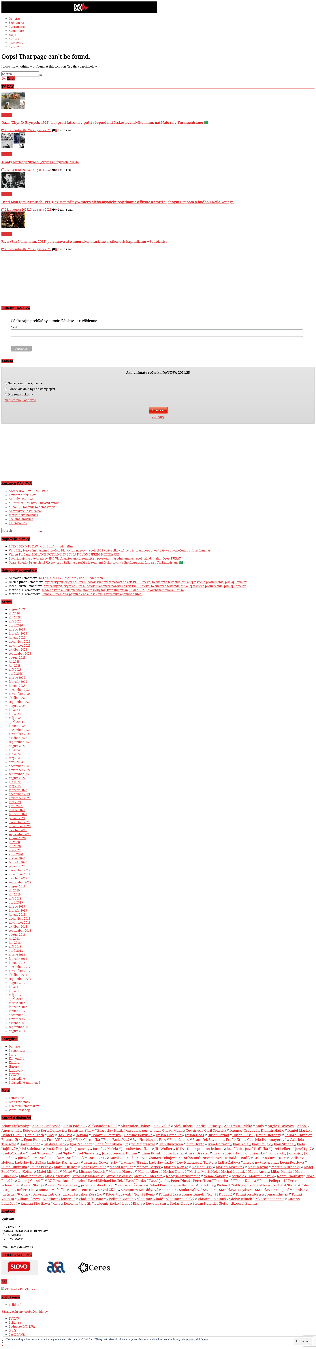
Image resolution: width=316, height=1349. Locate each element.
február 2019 (18, 910)
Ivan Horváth (219, 1144)
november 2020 (20, 826)
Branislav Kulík (110, 1130)
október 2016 (18, 1023)
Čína (57, 1203)
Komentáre (16, 31)
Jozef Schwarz (39, 1153)
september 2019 (20, 882)
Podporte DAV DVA (22, 1327)
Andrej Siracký (208, 1125)
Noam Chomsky (290, 1176)
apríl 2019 (16, 902)
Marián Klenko (176, 1166)
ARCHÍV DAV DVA (21, 499)
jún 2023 (15, 754)
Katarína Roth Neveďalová (200, 1157)
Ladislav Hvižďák (29, 1162)
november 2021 (20, 798)
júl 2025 (14, 662)
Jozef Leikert (281, 1148)
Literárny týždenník (260, 1162)
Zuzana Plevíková (35, 1203)
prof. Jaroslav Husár (97, 1185)
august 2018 (17, 935)
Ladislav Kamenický (63, 1162)
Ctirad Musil (172, 1130)
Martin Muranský (285, 1166)
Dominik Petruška (106, 1135)
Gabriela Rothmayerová (267, 1139)
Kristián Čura (265, 1157)
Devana (82, 1135)
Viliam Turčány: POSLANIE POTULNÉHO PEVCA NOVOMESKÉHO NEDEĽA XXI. (64, 554)
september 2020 (20, 834)
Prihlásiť (15, 1305)
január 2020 (17, 866)
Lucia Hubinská (14, 1166)
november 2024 (20, 694)
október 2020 (18, 830)
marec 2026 (17, 629)
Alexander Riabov (135, 1125)
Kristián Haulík (237, 1157)
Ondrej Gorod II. (31, 1180)
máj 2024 (15, 718)
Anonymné (10, 1130)
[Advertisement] (111, 276)
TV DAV (14, 47)
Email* (14, 327)
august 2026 (17, 609)
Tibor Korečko (90, 1194)
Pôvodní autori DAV (22, 495)
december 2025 (19, 641)
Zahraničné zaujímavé (24, 1083)
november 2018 (20, 923)
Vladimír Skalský (180, 1198)
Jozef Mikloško (13, 1153)
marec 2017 (17, 1003)
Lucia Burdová (292, 1162)
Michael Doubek (92, 1171)
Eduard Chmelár (298, 1135)
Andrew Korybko (238, 1125)
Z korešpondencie (269, 1198)
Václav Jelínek (240, 1198)
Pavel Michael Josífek (105, 1180)
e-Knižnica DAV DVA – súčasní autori (34, 503)
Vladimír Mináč (150, 1198)
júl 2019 (14, 890)
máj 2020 (15, 850)
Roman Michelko (52, 1189)
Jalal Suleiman (30, 1148)
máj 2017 (15, 995)
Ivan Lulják (261, 1144)
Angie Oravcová (281, 1125)
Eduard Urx (11, 1139)
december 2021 (19, 794)
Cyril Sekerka (215, 1130)
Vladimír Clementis (59, 1198)
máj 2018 (15, 947)
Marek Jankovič (93, 1166)
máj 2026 (15, 621)
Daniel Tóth (34, 1135)
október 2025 (18, 649)
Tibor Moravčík (118, 1194)
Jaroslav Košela (105, 1148)
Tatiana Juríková (62, 1194)
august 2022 (17, 778)
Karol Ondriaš (121, 1157)
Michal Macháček (203, 1171)
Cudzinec (193, 1130)
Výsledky (158, 417)
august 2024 (17, 706)
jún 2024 (15, 714)
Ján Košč (294, 1153)
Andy (259, 1125)
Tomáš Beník (144, 1194)
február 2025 (18, 682)
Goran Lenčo (30, 1144)
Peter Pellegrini (272, 1180)
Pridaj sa (15, 1323)
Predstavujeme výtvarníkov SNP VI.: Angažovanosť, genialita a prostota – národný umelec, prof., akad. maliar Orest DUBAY (95, 558)
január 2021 (17, 818)
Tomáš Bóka (168, 1194)
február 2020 (18, 862)
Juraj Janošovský (226, 1153)
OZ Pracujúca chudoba (66, 1180)
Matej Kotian (22, 1171)
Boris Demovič (53, 1130)
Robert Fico (26, 1189)
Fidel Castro (179, 1139)
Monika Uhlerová (148, 1176)
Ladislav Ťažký (161, 1162)
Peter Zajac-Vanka (63, 1185)
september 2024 (20, 702)
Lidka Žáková (229, 1162)
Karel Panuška (49, 1157)
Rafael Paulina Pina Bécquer (172, 1185)
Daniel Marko (298, 1130)
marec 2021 (17, 810)
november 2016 (20, 1019)
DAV (50, 1135)
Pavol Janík (158, 1180)
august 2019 (17, 886)
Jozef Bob (234, 1148)
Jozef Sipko (63, 1153)
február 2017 (18, 1007)
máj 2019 (15, 898)
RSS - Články (26, 1289)
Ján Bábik (276, 1153)
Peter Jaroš (223, 1180)
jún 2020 (15, 846)
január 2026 (17, 637)
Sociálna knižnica (21, 519)
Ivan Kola (241, 1144)
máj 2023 (15, 758)
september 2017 (20, 979)
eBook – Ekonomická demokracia (32, 507)
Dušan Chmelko (169, 1135)
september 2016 (20, 1027)
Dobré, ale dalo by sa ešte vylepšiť (31, 389)
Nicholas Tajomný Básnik (253, 1176)
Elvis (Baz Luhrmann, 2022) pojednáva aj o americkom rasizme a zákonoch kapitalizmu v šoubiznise (84, 241)
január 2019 (17, 914)
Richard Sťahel (285, 1185)
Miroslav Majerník (87, 1176)
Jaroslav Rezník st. (136, 1148)
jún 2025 (15, 666)
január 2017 (17, 1011)
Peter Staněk (34, 1185)
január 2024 (17, 726)
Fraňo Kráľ (235, 1139)
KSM (282, 1157)
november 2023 (20, 734)
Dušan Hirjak (218, 1135)
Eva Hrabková (144, 1139)
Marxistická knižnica (23, 515)
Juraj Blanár (174, 1153)
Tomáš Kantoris (249, 1194)
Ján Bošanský (254, 1153)
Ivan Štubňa (284, 1144)
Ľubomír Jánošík (77, 1203)
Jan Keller (54, 1148)
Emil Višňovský (59, 1139)
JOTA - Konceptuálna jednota (199, 1148)
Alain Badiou (74, 1125)
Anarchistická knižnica (25, 511)
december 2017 (19, 967)
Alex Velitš (161, 1125)
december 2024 (19, 690)
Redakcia (206, 1185)
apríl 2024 (16, 722)
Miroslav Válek (118, 1176)
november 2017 (20, 971)
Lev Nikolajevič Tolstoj (196, 1162)
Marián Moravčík (230, 1166)
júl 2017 (14, 987)
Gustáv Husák (55, 1144)
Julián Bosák (150, 1153)
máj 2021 (15, 802)
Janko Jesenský (77, 1148)
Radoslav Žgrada (131, 1185)
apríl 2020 (16, 854)
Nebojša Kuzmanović (183, 1176)
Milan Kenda (281, 1171)
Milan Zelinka (30, 1176)
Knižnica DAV (18, 523)
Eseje (12, 35)
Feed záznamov (19, 1102)
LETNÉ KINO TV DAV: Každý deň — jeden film (41, 546)
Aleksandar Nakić (102, 1125)
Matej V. (69, 1171)
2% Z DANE (17, 1335)
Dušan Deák (194, 1135)
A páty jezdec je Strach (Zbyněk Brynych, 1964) (40, 162)
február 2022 (18, 790)
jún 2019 (15, 894)
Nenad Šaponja (216, 1176)
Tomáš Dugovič (219, 1194)
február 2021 (18, 814)
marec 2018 (17, 955)
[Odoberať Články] (9, 1289)
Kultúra (14, 39)
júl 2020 (14, 842)
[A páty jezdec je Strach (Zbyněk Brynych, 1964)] (13, 147)
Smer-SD (169, 1189)
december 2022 (19, 766)
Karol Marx (97, 1157)
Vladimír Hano (91, 1198)
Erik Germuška (88, 1139)
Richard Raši (259, 1185)
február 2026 (18, 633)
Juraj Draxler (198, 1153)
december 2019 (19, 870)
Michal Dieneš (174, 1171)
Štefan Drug (179, 1203)
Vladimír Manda (120, 1198)
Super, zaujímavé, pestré (25, 383)
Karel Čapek (74, 1157)
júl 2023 (14, 750)
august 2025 (17, 658)
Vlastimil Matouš (212, 1198)
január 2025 (17, 686)
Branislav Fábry (81, 1130)
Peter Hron (202, 1180)
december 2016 (19, 1015)
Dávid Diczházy (268, 1135)
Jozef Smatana (87, 1153)
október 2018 (18, 927)
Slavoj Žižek (108, 1189)
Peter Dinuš (180, 1180)
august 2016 (17, 1031)
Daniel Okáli (11, 1135)
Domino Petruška (138, 1135)
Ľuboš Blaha (132, 1203)
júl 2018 (14, 939)
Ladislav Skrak (133, 1162)
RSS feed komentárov (24, 1106)
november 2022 (20, 770)
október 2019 (18, 878)
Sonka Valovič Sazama (197, 1189)
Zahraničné (17, 27)
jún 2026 (15, 617)
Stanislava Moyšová (235, 1189)
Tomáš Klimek (276, 1194)
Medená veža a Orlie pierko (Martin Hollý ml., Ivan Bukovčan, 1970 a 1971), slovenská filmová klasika (113, 590)
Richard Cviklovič (231, 1185)
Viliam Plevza (28, 1198)
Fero (162, 1139)
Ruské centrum (82, 1189)
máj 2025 (15, 670)
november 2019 (20, 874)
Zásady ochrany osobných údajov (24, 1312)
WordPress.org (19, 1110)
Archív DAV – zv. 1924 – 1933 (28, 491)
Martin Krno (258, 1166)
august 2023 (17, 746)
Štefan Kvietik (204, 1203)
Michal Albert (149, 1171)
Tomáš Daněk (193, 1194)
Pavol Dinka (136, 1180)
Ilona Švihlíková (108, 1144)
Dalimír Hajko (272, 1130)
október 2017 (18, 975)
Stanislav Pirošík (31, 1194)
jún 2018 (15, 943)
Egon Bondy (34, 1139)
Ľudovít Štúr (156, 1203)
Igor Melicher (81, 1144)
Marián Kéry (202, 1166)
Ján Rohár (26, 1157)
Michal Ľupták (233, 1171)
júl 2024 (14, 710)
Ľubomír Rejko (106, 1203)
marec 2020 (17, 858)
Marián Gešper (148, 1166)
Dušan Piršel (242, 1135)
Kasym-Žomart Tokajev (155, 1157)
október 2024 (18, 698)
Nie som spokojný (20, 394)
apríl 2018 (16, 951)
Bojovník (30, 1130)
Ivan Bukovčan (171, 1144)
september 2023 (20, 742)
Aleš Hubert (183, 1125)
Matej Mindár (48, 1171)
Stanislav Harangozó (272, 1189)
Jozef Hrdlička (256, 1148)
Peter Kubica (245, 1180)
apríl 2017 (16, 999)
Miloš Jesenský (57, 1176)
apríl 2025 (16, 674)
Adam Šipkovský (15, 1125)
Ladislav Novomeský (101, 1162)
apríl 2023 (16, 762)
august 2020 (17, 838)
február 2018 (18, 959)
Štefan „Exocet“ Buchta (238, 1203)
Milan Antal (258, 1171)
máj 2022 (15, 786)
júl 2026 (14, 613)
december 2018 (19, 918)
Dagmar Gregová (244, 1130)
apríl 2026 (16, 625)
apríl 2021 (16, 806)
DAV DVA (65, 1135)
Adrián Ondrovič (46, 1125)
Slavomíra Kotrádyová (139, 1189)
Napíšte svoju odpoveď (20, 400)
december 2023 (19, 730)
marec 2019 (17, 906)
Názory (14, 1066)
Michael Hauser (121, 1171)
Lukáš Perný (40, 1166)
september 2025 (20, 654)
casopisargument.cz (142, 1130)
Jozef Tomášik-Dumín (119, 1153)
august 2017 (17, 983)
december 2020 (19, 822)
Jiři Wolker (164, 1148)
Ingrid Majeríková (140, 1144)
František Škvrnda (208, 1139)
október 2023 (18, 738)
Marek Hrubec (65, 1166)
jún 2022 (15, 782)
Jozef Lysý (303, 1148)
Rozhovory (16, 43)
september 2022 (20, 774)
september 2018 (20, 931)
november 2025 (20, 645)
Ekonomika (16, 23)
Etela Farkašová (116, 1139)
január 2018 (17, 963)
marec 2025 (17, 678)
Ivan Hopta (195, 1144)
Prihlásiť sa (16, 1098)
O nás (12, 1331)
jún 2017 (15, 991)
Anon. (302, 1125)
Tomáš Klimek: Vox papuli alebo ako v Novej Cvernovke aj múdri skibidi (92, 594)
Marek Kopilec (121, 1166)
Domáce (14, 19)
